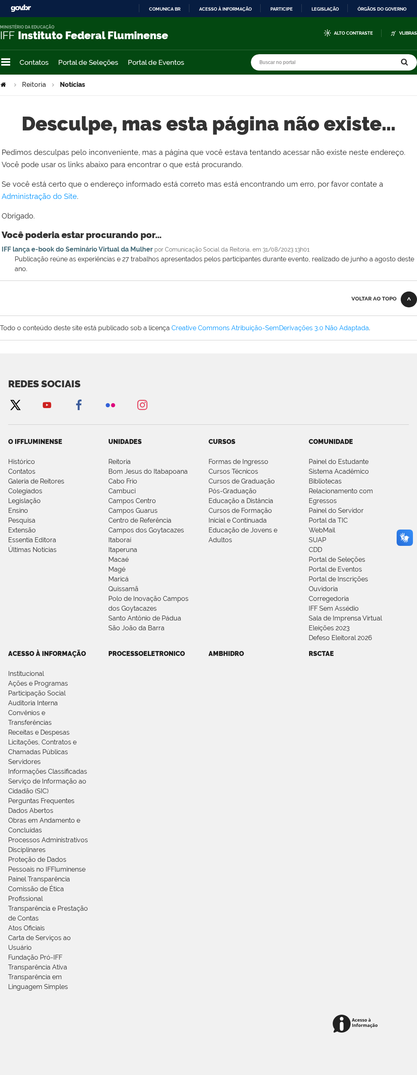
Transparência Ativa (37, 967)
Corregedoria (329, 599)
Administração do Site (39, 196)
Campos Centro (132, 501)
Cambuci (122, 491)
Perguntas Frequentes (41, 801)
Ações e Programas (38, 683)
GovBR (21, 8)
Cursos (221, 442)
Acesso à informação (225, 9)
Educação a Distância (240, 501)
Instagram (142, 404)
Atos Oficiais (26, 928)
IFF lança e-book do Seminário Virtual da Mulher (77, 249)
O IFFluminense (35, 442)
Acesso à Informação (47, 654)
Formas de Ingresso (238, 462)
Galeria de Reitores (36, 481)
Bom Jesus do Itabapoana (148, 471)
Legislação (325, 9)
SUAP (317, 540)
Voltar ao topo (374, 299)
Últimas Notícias (32, 550)
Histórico (21, 462)
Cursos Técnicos (233, 471)
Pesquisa (21, 520)
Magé (116, 569)
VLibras (408, 33)
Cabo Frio (122, 481)
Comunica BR (164, 9)
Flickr (110, 404)
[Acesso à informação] (356, 1024)
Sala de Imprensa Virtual (345, 618)
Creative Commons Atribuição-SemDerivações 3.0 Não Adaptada (270, 328)
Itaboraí (119, 540)
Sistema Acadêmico (339, 471)
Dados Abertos (30, 811)
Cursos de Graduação (241, 481)
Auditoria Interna (33, 703)
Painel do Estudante (339, 462)
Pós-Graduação (232, 491)
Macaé (118, 559)
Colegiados (25, 491)
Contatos (34, 62)
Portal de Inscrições (338, 579)
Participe (281, 9)
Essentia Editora (32, 540)
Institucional (26, 674)
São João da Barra (136, 628)
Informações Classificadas (47, 771)
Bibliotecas (325, 481)
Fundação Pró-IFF (35, 957)
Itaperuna (122, 550)
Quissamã (123, 589)
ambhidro (226, 654)
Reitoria (34, 84)
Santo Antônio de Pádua (144, 618)
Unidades (125, 442)
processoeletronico (146, 654)
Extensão (22, 530)
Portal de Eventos (156, 62)
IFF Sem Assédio (334, 608)
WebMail (322, 530)
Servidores (24, 762)
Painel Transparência (39, 879)
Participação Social (37, 693)
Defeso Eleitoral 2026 (340, 638)
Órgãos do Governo (382, 9)
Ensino (18, 510)
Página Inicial (4, 84)
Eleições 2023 (329, 628)
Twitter (15, 404)
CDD (315, 550)
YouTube (47, 404)
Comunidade (331, 442)
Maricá (118, 579)
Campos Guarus (133, 510)
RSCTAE (321, 654)
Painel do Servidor (336, 510)
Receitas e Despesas (39, 732)
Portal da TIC (328, 520)
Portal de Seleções (88, 62)
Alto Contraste (353, 33)
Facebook (79, 404)
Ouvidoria (323, 589)
